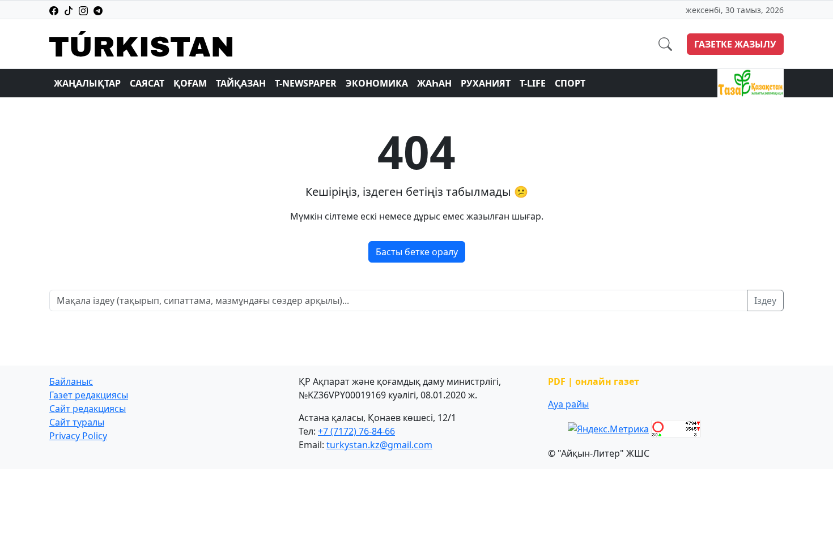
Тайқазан (241, 83)
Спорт (570, 83)
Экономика (377, 83)
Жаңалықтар (87, 83)
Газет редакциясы (88, 395)
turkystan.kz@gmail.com (379, 445)
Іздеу (765, 300)
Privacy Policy (78, 436)
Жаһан (434, 83)
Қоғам (190, 83)
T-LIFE (533, 83)
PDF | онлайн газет (593, 381)
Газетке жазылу (735, 44)
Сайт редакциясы (87, 408)
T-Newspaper (306, 83)
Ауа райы (568, 404)
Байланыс (71, 381)
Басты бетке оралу (417, 252)
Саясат (147, 83)
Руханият (486, 83)
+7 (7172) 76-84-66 (356, 431)
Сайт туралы (76, 422)
